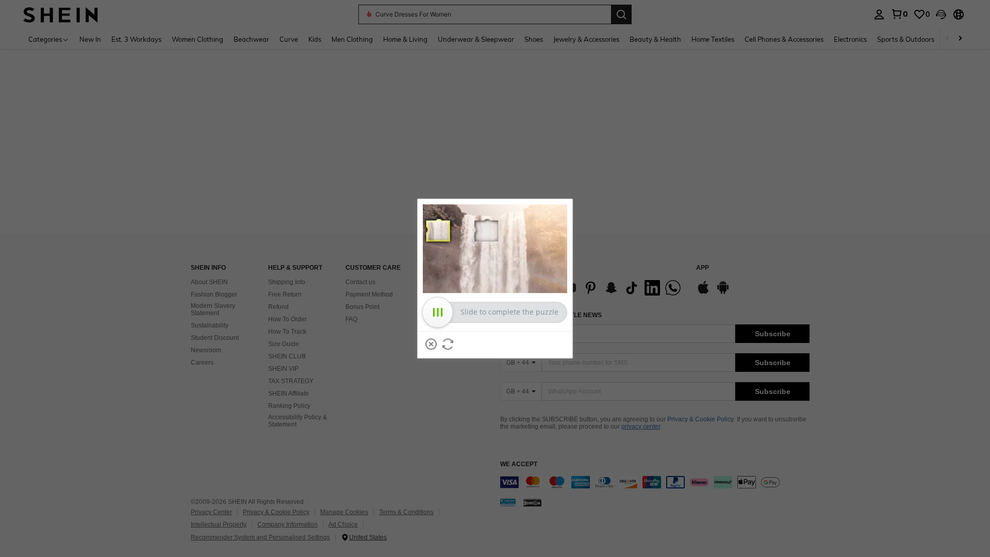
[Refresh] (448, 344)
